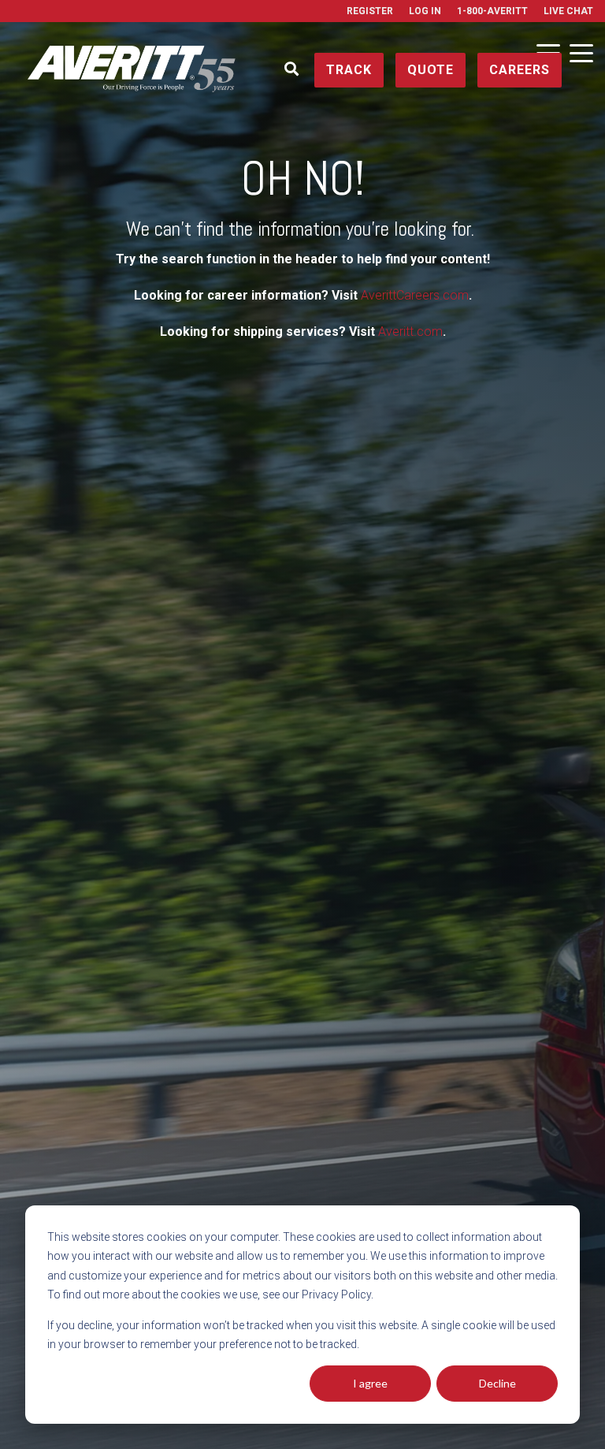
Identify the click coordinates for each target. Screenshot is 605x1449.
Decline (497, 1383)
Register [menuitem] (370, 11)
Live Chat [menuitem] (568, 11)
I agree (370, 1383)
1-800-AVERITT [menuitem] (492, 11)
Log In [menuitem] (425, 11)
